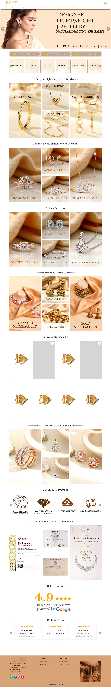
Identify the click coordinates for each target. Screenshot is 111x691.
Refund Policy (43, 664)
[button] (108, 29)
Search (105, 3)
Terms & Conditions (65, 664)
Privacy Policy (43, 661)
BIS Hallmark (63, 661)
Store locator (16, 674)
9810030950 (16, 671)
